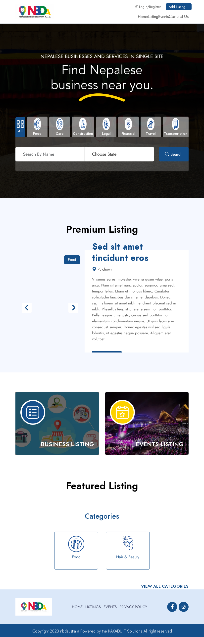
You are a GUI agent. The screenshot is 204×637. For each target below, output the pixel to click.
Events (163, 16)
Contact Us (179, 16)
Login (142, 6)
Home (143, 16)
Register (155, 6)
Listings (93, 607)
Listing (153, 16)
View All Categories (165, 586)
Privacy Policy (133, 607)
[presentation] (27, 308)
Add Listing (177, 6)
